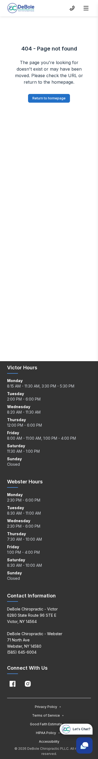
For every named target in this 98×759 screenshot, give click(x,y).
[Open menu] (86, 8)
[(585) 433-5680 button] (72, 8)
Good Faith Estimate (48, 724)
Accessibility (49, 741)
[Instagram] (27, 683)
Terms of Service (48, 715)
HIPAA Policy (48, 733)
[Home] (21, 8)
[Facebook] (12, 683)
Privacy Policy (48, 707)
